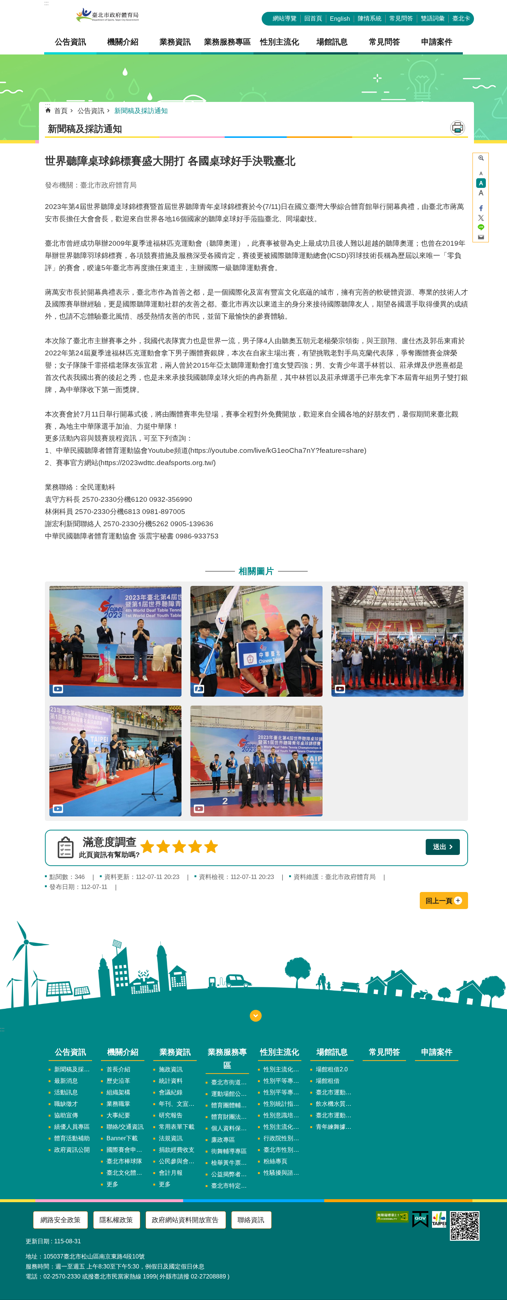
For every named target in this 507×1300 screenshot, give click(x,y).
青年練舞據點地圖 (335, 1127)
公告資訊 (91, 111)
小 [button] (481, 173)
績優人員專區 (72, 1127)
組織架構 (118, 1092)
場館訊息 (332, 1052)
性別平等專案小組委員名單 (282, 1081)
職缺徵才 (66, 1104)
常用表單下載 (176, 1127)
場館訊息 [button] (332, 41)
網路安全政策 (60, 1220)
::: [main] (47, 105)
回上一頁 (439, 901)
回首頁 (313, 18)
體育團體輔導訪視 (230, 1105)
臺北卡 (461, 18)
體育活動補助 (72, 1138)
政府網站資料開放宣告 (185, 1220)
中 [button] (481, 183)
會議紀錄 (171, 1092)
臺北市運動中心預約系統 (335, 1115)
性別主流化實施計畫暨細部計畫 (282, 1069)
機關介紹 (122, 1052)
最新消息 (66, 1081)
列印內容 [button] (457, 127)
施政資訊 (171, 1069)
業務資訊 (175, 1052)
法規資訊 (171, 1138)
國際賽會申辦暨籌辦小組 (125, 1150)
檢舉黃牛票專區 (230, 1163)
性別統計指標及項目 (282, 1104)
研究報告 (171, 1115)
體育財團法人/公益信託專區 (230, 1117)
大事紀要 (118, 1115)
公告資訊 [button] (70, 41)
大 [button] (481, 193)
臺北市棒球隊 (124, 1161)
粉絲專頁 (275, 1161)
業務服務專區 (227, 1058)
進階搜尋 (481, 158)
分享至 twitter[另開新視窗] (481, 218)
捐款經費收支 (176, 1150)
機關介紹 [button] (122, 41)
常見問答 (401, 18)
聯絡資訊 (251, 1220)
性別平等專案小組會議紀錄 (282, 1092)
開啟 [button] (256, 1016)
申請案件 (436, 41)
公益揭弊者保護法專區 (230, 1174)
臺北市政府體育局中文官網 (107, 15)
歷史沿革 (118, 1081)
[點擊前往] (115, 641)
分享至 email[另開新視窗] (481, 237)
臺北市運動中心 (335, 1092)
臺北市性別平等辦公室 (282, 1150)
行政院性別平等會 (282, 1138)
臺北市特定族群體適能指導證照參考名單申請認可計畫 (230, 1186)
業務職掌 (118, 1104)
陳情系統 (370, 18)
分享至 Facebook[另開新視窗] (481, 208)
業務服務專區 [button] (227, 41)
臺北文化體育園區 (125, 1173)
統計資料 (171, 1081)
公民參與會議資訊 (178, 1161)
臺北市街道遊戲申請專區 (230, 1082)
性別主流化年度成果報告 (282, 1127)
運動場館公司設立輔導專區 (230, 1094)
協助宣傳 (66, 1115)
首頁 (61, 111)
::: (46, 3)
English (340, 19)
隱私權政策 (116, 1220)
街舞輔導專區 (229, 1151)
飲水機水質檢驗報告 (335, 1104)
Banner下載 (122, 1138)
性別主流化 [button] (279, 41)
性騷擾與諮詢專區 (282, 1173)
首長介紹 (118, 1069)
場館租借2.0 (332, 1069)
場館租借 (328, 1081)
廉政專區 (223, 1140)
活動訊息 (66, 1092)
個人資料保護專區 (230, 1128)
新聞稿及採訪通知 (141, 111)
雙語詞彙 (433, 18)
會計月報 (171, 1173)
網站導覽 (285, 18)
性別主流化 (279, 1052)
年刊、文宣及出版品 (178, 1104)
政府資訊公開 (72, 1150)
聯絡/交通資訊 (125, 1127)
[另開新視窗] (392, 1217)
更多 (112, 1184)
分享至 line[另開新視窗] (481, 227)
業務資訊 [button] (175, 41)
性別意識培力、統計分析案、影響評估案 (282, 1115)
